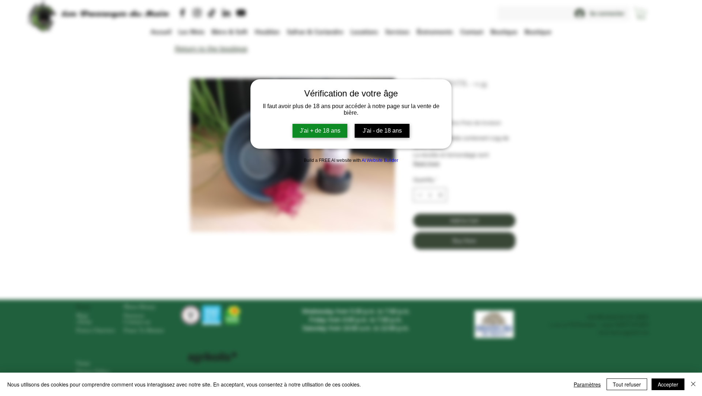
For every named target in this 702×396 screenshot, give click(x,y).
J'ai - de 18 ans (382, 130)
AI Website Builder (380, 160)
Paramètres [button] (587, 384)
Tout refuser (627, 384)
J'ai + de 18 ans (320, 130)
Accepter (668, 384)
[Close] (693, 384)
